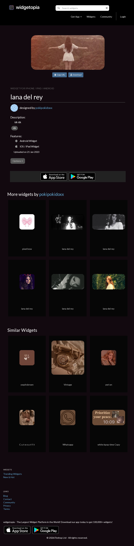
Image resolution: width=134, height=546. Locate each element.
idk (14, 128)
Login (123, 16)
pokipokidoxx (43, 108)
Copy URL (60, 75)
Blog (5, 495)
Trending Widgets (12, 473)
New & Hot (9, 477)
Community (106, 16)
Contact (7, 499)
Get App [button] (75, 16)
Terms (6, 509)
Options (17, 161)
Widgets (91, 16)
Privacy (7, 505)
